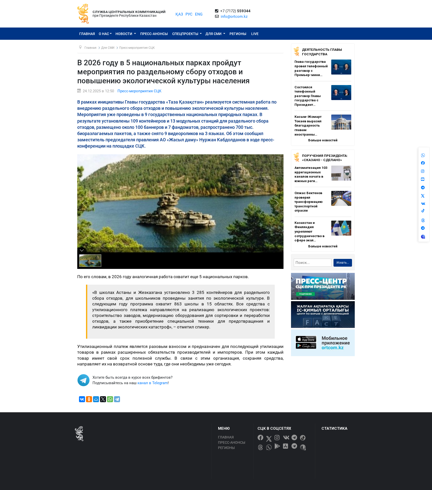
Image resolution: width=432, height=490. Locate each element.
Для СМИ (214, 34)
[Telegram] (117, 399)
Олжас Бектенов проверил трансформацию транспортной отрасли (308, 201)
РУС (189, 14)
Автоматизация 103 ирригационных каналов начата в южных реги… (311, 174)
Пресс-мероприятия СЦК (140, 91)
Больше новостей (323, 140)
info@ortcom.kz (234, 16)
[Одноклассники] (89, 399)
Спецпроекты (185, 34)
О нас (104, 34)
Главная (87, 34)
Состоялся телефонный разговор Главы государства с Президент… (307, 96)
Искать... (342, 262)
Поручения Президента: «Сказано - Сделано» (325, 158)
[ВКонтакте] (82, 399)
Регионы (238, 34)
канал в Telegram (153, 383)
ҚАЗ (179, 14)
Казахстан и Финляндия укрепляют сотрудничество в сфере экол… (309, 231)
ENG (198, 14)
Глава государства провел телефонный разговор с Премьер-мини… (311, 68)
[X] (103, 399)
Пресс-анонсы (154, 34)
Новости (124, 34)
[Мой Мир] (96, 399)
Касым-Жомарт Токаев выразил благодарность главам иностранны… (308, 125)
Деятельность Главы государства (322, 52)
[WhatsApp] (110, 399)
